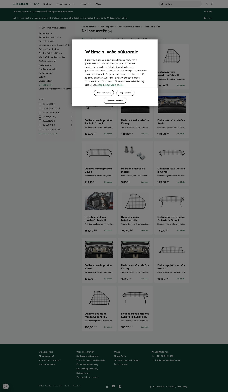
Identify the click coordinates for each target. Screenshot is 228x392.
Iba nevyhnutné (103, 93)
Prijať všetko (125, 93)
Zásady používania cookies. (111, 84)
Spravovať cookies (115, 101)
